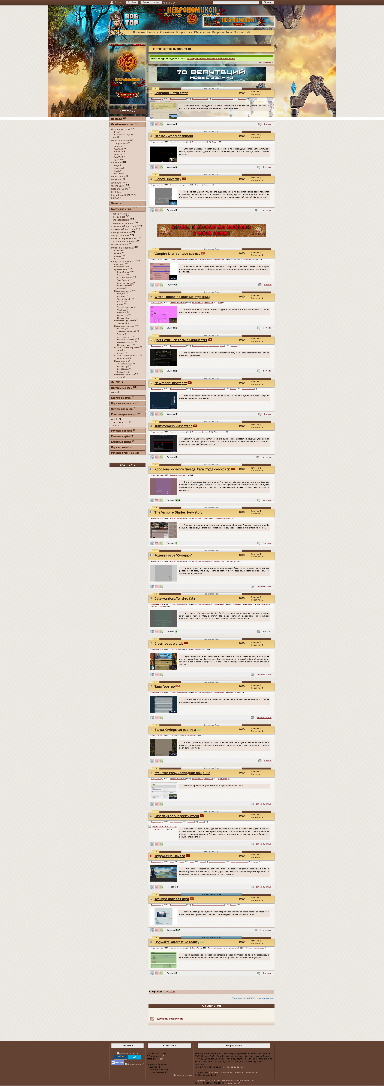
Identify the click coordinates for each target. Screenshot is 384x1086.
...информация (121, 144)
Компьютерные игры (123, 414)
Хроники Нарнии (125, 283)
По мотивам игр (121, 361)
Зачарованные (123, 337)
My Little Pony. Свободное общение (182, 773)
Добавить (139, 32)
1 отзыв (268, 124)
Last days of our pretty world (176, 816)
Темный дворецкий (126, 307)
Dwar (116, 132)
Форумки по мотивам (178, 99)
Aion (113, 137)
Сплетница (122, 329)
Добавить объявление (170, 1018)
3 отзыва (267, 328)
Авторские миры (120, 235)
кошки (248, 604)
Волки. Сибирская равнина (175, 730)
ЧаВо (248, 32)
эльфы (202, 862)
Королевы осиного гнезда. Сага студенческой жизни (195, 469)
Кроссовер (119, 264)
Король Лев (122, 358)
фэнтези (191, 822)
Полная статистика (182, 1075)
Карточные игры (121, 398)
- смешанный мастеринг (124, 226)
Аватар (120, 353)
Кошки (117, 259)
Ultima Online (118, 186)
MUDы (114, 198)
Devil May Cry (123, 369)
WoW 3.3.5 (118, 149)
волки (172, 736)
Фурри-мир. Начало (169, 856)
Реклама (244, 1080)
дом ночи (233, 346)
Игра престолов (124, 345)
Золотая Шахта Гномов (232, 1072)
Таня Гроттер (164, 687)
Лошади (118, 256)
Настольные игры (121, 388)
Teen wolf (121, 334)
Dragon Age (122, 366)
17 (173, 3)
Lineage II (116, 162)
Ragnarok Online (119, 189)
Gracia (117, 171)
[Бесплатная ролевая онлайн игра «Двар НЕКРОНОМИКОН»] (239, 26)
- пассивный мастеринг (123, 229)
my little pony (223, 779)
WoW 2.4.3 (118, 146)
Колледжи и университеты (179, 185)
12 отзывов (266, 210)
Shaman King (123, 318)
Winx (119, 350)
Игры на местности (122, 403)
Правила (211, 1080)
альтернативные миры (196, 649)
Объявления (202, 32)
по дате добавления (265, 998)
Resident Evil (123, 372)
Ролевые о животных (122, 248)
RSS (252, 1080)
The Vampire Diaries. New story (178, 512)
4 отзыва (267, 167)
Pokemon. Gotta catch (171, 93)
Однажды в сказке (125, 342)
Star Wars (121, 323)
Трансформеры (220, 432)
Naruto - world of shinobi (173, 136)
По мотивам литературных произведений (208, 259)
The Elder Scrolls (124, 364)
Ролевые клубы (120, 436)
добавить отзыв (264, 586)
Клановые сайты (121, 442)
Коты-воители (235, 604)
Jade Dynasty (117, 183)
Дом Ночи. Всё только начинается (180, 340)
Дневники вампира (250, 259)
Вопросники (184, 32)
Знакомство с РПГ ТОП (228, 1080)
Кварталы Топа (222, 32)
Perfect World (118, 176)
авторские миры (176, 649)
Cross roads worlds (168, 644)
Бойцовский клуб (122, 135)
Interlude (118, 168)
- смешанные (118, 217)
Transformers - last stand (173, 426)
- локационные (119, 214)
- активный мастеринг (122, 223)
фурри (256, 862)
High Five (118, 174)
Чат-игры (116, 203)
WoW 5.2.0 (118, 157)
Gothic (114, 419)
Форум (238, 32)
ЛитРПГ (115, 382)
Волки (117, 251)
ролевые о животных (158, 606)
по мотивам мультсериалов (222, 99)
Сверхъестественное (126, 340)
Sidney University (167, 179)
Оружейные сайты (122, 409)
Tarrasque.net (251, 1072)
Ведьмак (121, 288)
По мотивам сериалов (200, 518)
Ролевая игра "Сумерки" (173, 555)
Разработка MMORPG (122, 195)
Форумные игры (157, 99)
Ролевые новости (121, 431)
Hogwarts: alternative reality (176, 942)
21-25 (172, 992)
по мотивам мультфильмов (126, 356)
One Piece (121, 310)
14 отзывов (266, 930)
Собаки (117, 253)
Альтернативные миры (123, 241)
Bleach (120, 304)
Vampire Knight (124, 299)
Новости (152, 32)
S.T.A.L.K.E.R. (117, 425)
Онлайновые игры (122, 124)
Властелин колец (125, 278)
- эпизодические (120, 220)
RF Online (116, 192)
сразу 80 (118, 160)
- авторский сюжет (121, 232)
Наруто (215, 142)
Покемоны (242, 99)
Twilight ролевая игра (171, 899)
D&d (113, 392)
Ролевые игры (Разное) (125, 453)
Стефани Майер (248, 389)
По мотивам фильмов (200, 432)
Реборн (120, 302)
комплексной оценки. (233, 1067)
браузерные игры (120, 129)
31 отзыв (267, 500)
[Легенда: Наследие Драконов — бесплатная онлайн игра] (211, 236)
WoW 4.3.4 (118, 152)
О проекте (200, 1080)
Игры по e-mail (120, 447)
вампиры (233, 259)
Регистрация (151, 2)
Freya (116, 166)
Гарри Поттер (197, 948)
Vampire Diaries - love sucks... (177, 254)
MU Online (116, 179)
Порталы (116, 119)
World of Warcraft (120, 140)
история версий (232, 1083)
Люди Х (120, 377)
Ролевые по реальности (123, 238)
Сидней (197, 185)
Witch (220, 303)
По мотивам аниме (199, 99)
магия (201, 822)
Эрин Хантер (261, 604)
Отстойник (167, 32)
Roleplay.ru (214, 1072)
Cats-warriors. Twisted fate (174, 599)
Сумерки (233, 389)
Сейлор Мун (122, 315)
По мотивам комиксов (124, 375)
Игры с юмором (119, 244)
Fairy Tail (121, 296)
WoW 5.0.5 (118, 154)
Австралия (208, 185)
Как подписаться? (266, 62)
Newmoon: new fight (170, 383)
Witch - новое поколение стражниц (182, 297)
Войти (132, 2)
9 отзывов (266, 457)
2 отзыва (267, 371)
